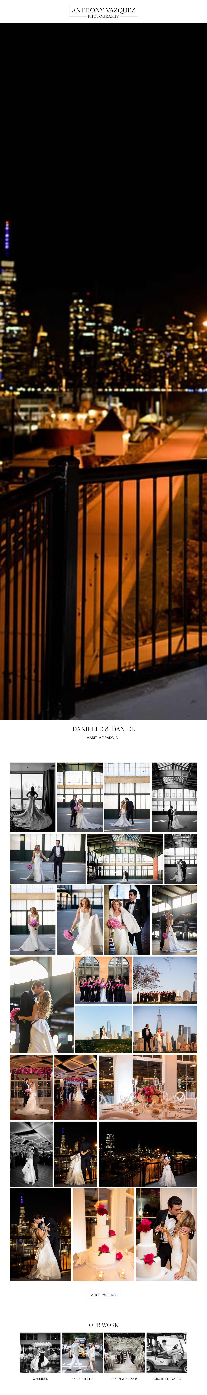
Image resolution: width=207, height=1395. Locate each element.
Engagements (82, 1379)
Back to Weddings (103, 1295)
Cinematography (125, 1379)
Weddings (40, 1379)
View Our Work (41, 1357)
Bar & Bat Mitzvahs (167, 1379)
